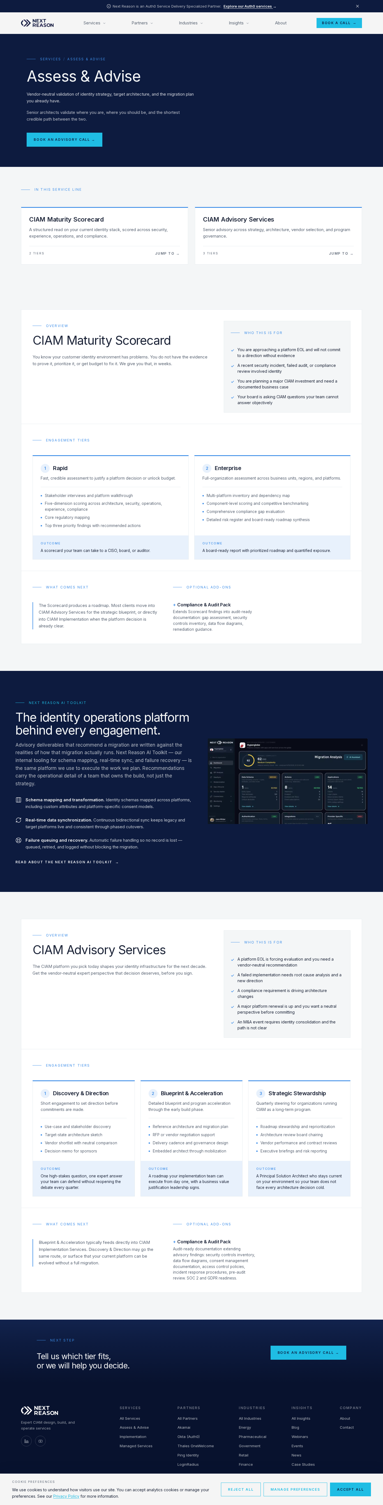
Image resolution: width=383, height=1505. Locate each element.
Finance (246, 1464)
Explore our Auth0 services (249, 6)
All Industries (250, 1418)
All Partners (187, 1418)
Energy (245, 1427)
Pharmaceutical (252, 1436)
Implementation (133, 1436)
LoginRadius (188, 1464)
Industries (188, 23)
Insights (236, 23)
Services (92, 23)
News (296, 1455)
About (281, 23)
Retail (243, 1455)
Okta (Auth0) (188, 1436)
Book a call (339, 22)
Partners (139, 23)
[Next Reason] (37, 23)
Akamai (183, 1427)
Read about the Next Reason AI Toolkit (63, 862)
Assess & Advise (134, 1427)
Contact (347, 1427)
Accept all (350, 1489)
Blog (295, 1427)
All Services (130, 1418)
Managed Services (136, 1446)
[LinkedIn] (26, 1441)
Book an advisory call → (64, 139)
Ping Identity (188, 1455)
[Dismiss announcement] (357, 6)
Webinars (300, 1436)
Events (297, 1446)
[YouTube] (40, 1441)
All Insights (301, 1418)
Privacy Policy (66, 1496)
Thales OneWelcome (195, 1446)
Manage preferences (295, 1489)
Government (249, 1446)
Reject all (241, 1489)
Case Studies (303, 1464)
